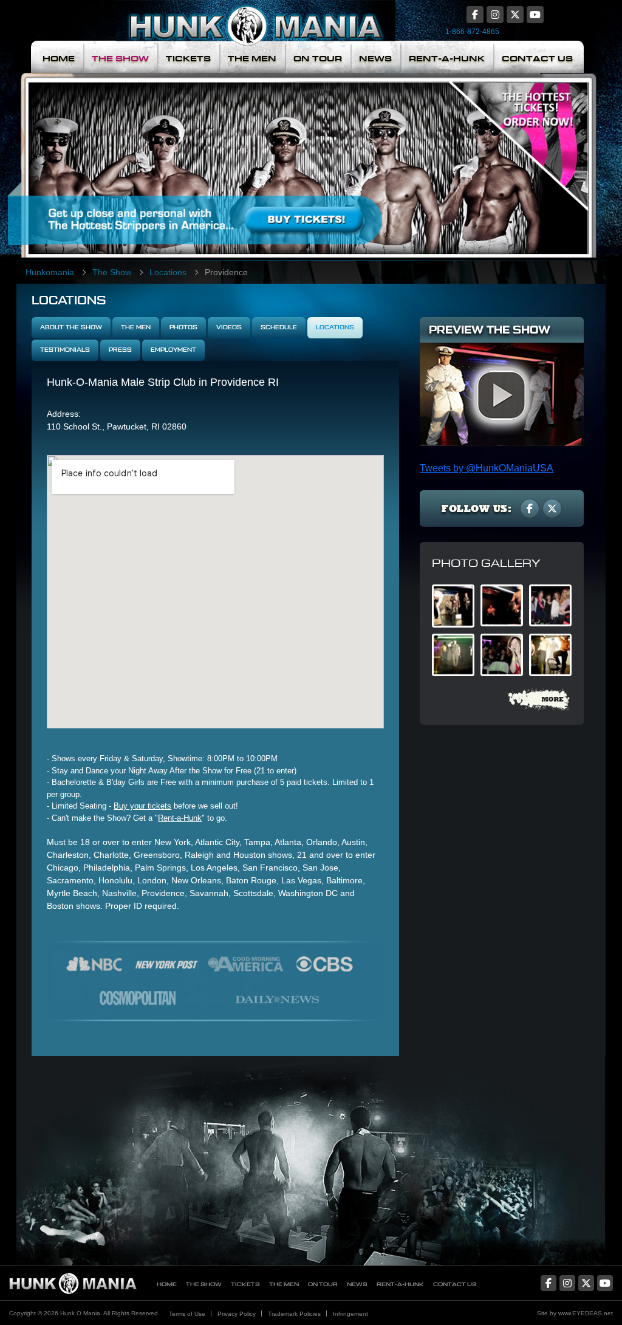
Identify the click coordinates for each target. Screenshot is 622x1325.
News (375, 59)
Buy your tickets (142, 805)
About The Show (71, 327)
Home (59, 59)
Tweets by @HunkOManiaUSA (486, 468)
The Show (120, 59)
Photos (183, 327)
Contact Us (537, 59)
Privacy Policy (236, 1313)
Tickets (188, 59)
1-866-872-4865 (472, 31)
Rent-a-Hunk (180, 818)
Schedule (279, 327)
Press (120, 350)
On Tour (317, 59)
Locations (167, 272)
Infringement (350, 1313)
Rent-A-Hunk (447, 59)
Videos (229, 327)
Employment (173, 350)
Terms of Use (187, 1313)
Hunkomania (50, 272)
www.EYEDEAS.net (585, 1313)
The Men (252, 59)
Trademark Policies (294, 1313)
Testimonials (65, 350)
